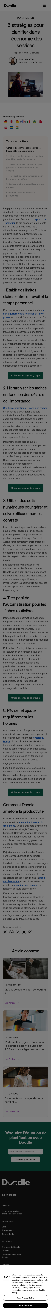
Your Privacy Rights (25, 1298)
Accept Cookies (25, 1305)
